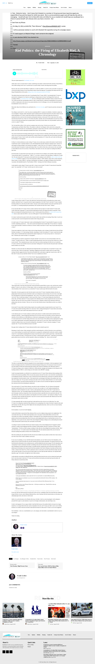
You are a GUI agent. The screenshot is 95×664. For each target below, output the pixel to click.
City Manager (16, 558)
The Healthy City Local (29, 80)
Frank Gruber (41, 62)
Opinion (47, 46)
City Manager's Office (24, 558)
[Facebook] (71, 158)
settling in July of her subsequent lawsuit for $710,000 (39, 92)
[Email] (21, 528)
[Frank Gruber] (12, 577)
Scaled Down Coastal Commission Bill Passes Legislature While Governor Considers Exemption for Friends (12, 621)
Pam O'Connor (47, 558)
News (44, 648)
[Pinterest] (77, 158)
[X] (74, 158)
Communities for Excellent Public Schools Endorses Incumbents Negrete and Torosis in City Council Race (35, 621)
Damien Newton (7, 624)
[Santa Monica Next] (47, 3)
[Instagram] (7, 651)
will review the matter (40, 107)
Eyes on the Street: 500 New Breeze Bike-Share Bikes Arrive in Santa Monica (48, 566)
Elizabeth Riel (33, 558)
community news (47, 657)
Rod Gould (53, 558)
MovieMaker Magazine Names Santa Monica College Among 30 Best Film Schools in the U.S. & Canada (58, 621)
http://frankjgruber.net (21, 577)
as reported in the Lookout (26, 98)
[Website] (23, 528)
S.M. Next (51, 624)
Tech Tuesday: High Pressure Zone (19, 566)
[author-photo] (3, 624)
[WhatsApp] (80, 158)
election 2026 (46, 652)
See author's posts (15, 552)
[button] (10, 3)
